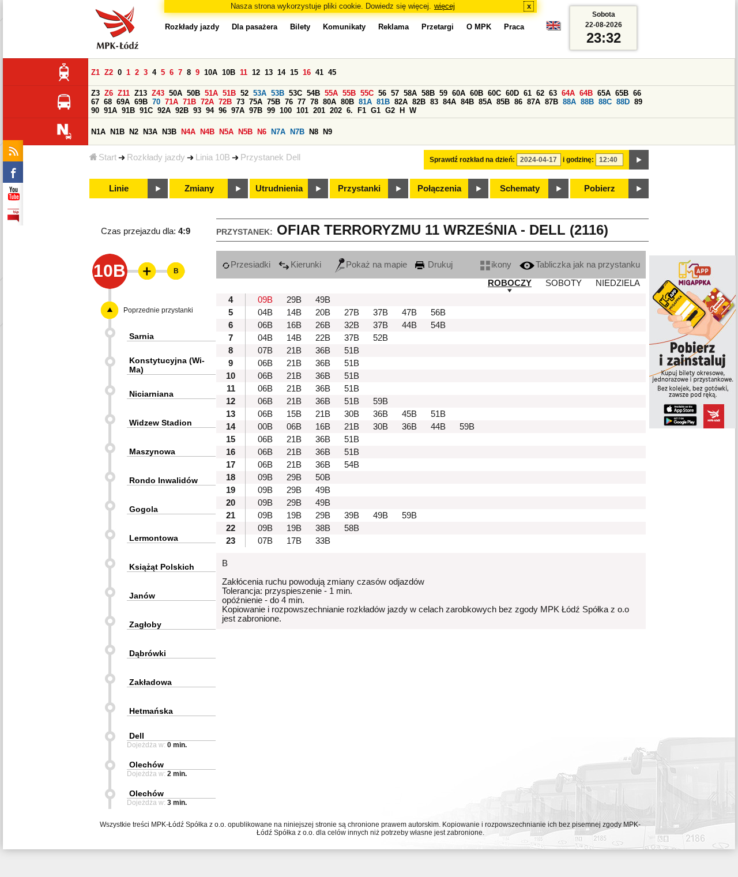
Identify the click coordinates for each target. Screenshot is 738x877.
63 (553, 93)
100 (286, 110)
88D (623, 101)
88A (569, 101)
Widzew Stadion (160, 422)
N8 (313, 131)
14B (294, 312)
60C (494, 93)
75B (273, 101)
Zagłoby (145, 624)
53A (259, 93)
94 (210, 110)
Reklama (393, 26)
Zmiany (199, 188)
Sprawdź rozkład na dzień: (472, 160)
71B (189, 101)
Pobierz (599, 188)
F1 (361, 110)
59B (380, 401)
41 (319, 72)
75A (255, 101)
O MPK (478, 26)
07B (265, 350)
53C (295, 93)
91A (110, 110)
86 (518, 101)
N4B (207, 131)
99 (271, 110)
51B (229, 93)
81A (365, 101)
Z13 (140, 93)
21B (294, 350)
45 (332, 72)
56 (382, 93)
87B (551, 101)
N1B (117, 131)
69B (141, 101)
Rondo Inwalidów (163, 480)
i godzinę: (578, 160)
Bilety (300, 26)
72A (207, 101)
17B (294, 540)
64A (568, 93)
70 (156, 101)
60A (458, 93)
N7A (278, 131)
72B (225, 101)
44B (409, 325)
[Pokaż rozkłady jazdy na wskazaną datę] (639, 160)
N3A (150, 131)
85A (485, 101)
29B (294, 299)
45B (409, 414)
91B (128, 110)
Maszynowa (152, 451)
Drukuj (439, 264)
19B (294, 515)
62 (540, 93)
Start (107, 157)
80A (329, 101)
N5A (226, 131)
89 (638, 101)
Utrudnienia (279, 188)
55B (349, 93)
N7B (297, 131)
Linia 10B (212, 157)
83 (434, 101)
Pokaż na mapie (376, 264)
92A (164, 110)
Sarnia (141, 336)
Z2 (108, 72)
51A (211, 93)
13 (269, 72)
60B (476, 93)
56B (438, 312)
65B (621, 93)
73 (240, 101)
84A (449, 101)
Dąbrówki (147, 653)
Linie (119, 188)
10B (228, 72)
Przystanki (359, 188)
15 (294, 72)
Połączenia (439, 188)
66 (637, 93)
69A (123, 101)
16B (294, 325)
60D (512, 93)
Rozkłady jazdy (156, 157)
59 (443, 93)
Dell (136, 735)
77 (302, 101)
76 (289, 101)
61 (528, 93)
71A (171, 101)
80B (347, 101)
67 (95, 101)
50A (175, 93)
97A (237, 110)
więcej (444, 6)
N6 (261, 131)
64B (586, 93)
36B (322, 350)
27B (351, 312)
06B (265, 325)
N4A (188, 131)
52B (380, 337)
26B (322, 325)
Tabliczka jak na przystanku (588, 264)
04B (265, 312)
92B (182, 110)
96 (223, 110)
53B (277, 93)
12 (256, 72)
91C (146, 110)
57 (395, 93)
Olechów (146, 764)
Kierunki (306, 264)
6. (350, 110)
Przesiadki (250, 264)
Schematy (520, 188)
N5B (245, 131)
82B (419, 101)
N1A (98, 131)
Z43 (158, 93)
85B (503, 101)
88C (605, 101)
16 (307, 72)
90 (95, 110)
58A (410, 93)
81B (383, 101)
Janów (142, 595)
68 (108, 101)
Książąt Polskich (161, 566)
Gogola (143, 509)
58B (428, 93)
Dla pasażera (254, 26)
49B (322, 299)
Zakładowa (150, 682)
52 (244, 93)
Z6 (108, 93)
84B (467, 101)
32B (351, 325)
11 (243, 72)
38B (322, 528)
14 (281, 72)
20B (322, 312)
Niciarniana (151, 393)
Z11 (124, 93)
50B (193, 93)
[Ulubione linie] (143, 271)
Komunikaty (344, 26)
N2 (133, 131)
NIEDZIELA (618, 283)
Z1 (95, 72)
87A (533, 101)
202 (336, 110)
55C (367, 93)
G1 (376, 110)
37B (380, 312)
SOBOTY (563, 283)
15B (294, 414)
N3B (169, 131)
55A (331, 93)
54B (313, 93)
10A (210, 72)
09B (265, 299)
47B (409, 312)
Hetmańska (151, 711)
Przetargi (437, 26)
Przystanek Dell (270, 157)
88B (587, 101)
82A (401, 101)
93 (197, 110)
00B (265, 426)
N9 (327, 131)
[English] (553, 28)
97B (255, 110)
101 (302, 110)
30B (351, 414)
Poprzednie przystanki (158, 310)
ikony (501, 264)
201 (319, 110)
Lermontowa (153, 538)
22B (322, 337)
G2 (390, 110)
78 (314, 101)
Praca (514, 26)
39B (351, 515)
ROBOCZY (510, 283)
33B (322, 540)
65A (604, 93)
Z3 (95, 93)
